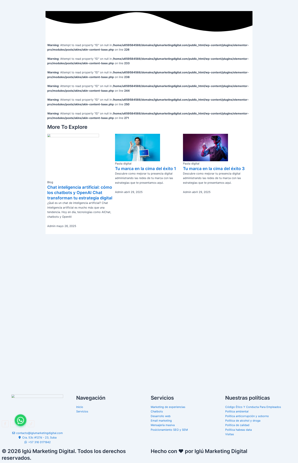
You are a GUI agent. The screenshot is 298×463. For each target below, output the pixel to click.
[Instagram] (13, 423)
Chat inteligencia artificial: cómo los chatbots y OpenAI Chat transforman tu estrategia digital (79, 192)
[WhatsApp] (20, 420)
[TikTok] (31, 423)
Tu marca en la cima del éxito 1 (145, 168)
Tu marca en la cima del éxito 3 (214, 168)
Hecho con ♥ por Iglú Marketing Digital (199, 451)
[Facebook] (5, 423)
